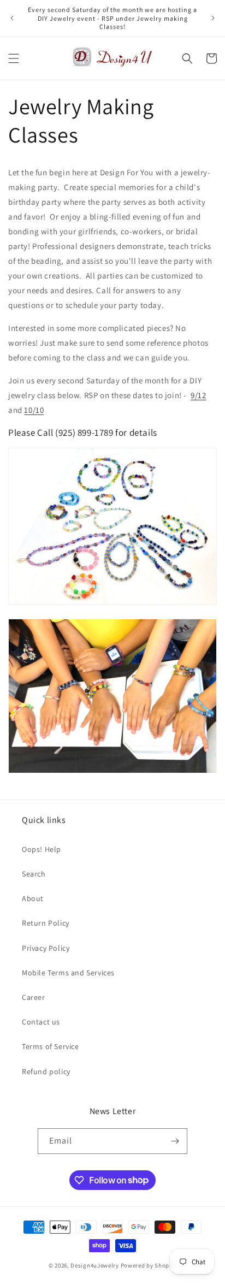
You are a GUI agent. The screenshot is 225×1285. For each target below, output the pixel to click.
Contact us (41, 1022)
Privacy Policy (45, 948)
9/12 (198, 395)
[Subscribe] (175, 1141)
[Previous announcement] (12, 18)
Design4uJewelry (94, 1265)
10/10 (34, 410)
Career (33, 997)
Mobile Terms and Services (68, 973)
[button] (14, 58)
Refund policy (46, 1071)
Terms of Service (50, 1046)
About (33, 898)
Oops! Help (41, 849)
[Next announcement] (213, 18)
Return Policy (45, 923)
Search (34, 874)
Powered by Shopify (149, 1265)
